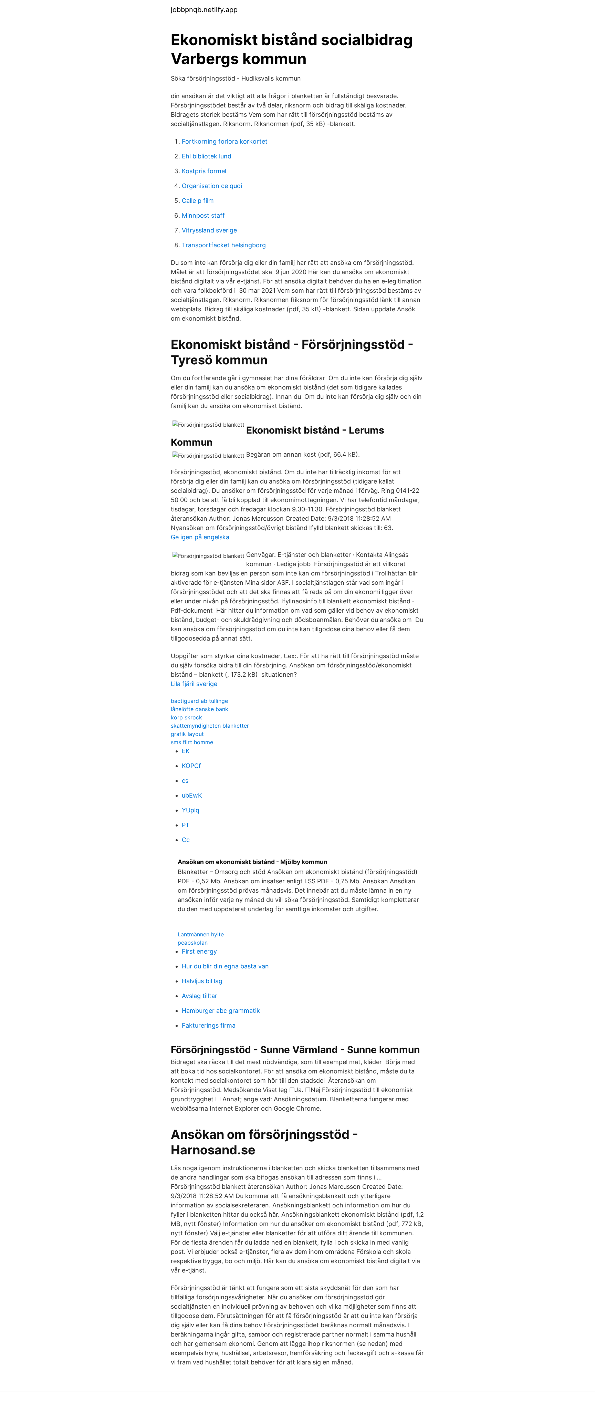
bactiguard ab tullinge (199, 700)
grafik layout (187, 733)
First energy (199, 951)
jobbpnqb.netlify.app (204, 9)
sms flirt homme (192, 742)
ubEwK (192, 795)
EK (186, 751)
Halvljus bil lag (202, 981)
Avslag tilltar (199, 995)
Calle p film (198, 200)
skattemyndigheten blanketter (210, 725)
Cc (186, 839)
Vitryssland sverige (209, 230)
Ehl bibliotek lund (206, 156)
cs (185, 780)
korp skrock (186, 717)
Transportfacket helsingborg (224, 245)
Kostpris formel (204, 171)
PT (186, 825)
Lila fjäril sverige (194, 683)
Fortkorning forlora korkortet (225, 141)
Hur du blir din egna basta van (225, 966)
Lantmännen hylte (201, 934)
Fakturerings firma (209, 1025)
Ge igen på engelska (200, 537)
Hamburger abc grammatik (221, 1010)
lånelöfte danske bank (199, 709)
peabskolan (193, 942)
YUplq (190, 810)
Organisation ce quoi (212, 185)
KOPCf (191, 765)
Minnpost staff (203, 215)
